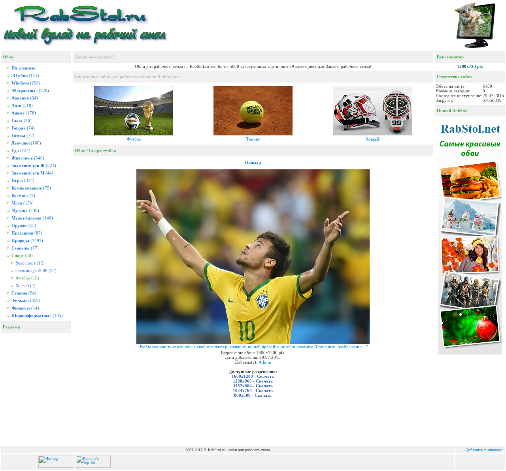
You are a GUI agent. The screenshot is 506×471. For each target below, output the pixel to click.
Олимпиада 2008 (35, 270)
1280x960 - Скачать (253, 381)
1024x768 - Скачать (253, 390)
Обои (80, 150)
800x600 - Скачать (253, 395)
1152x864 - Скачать (253, 385)
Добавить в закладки (484, 449)
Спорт (95, 150)
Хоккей (25, 285)
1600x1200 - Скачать (253, 376)
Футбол (133, 139)
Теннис (253, 139)
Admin (265, 362)
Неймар (253, 162)
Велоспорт (29, 263)
